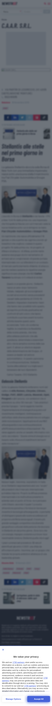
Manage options (13, 699)
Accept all (38, 699)
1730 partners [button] (19, 662)
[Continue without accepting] (3, 650)
